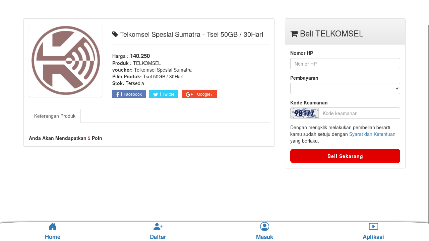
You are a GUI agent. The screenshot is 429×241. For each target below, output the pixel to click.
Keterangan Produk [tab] (54, 115)
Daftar (158, 237)
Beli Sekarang (345, 156)
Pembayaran (304, 77)
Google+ (205, 94)
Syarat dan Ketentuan (372, 134)
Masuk (264, 237)
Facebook (133, 94)
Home (52, 237)
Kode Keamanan (309, 102)
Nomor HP (301, 53)
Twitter (168, 94)
